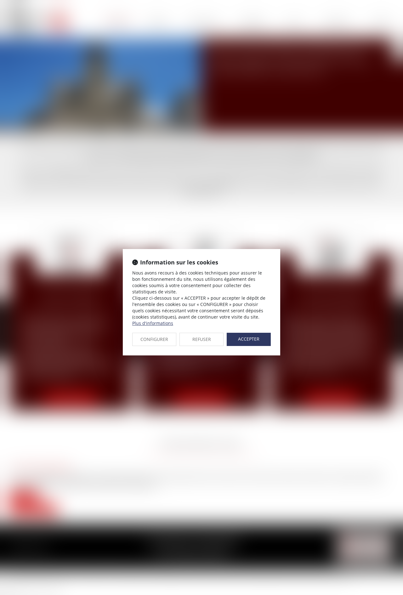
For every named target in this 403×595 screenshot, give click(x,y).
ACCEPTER (248, 339)
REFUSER (201, 339)
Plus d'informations (152, 323)
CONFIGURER (154, 339)
